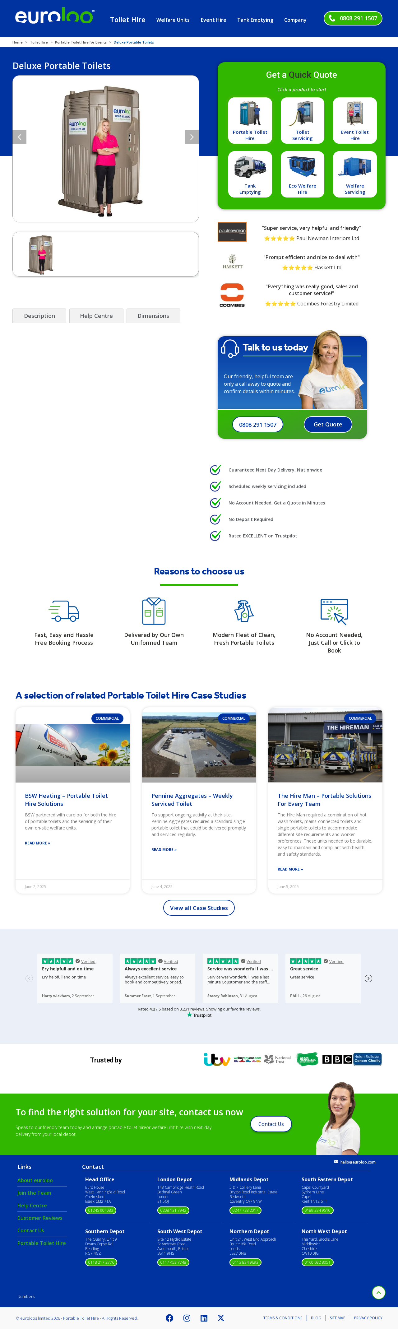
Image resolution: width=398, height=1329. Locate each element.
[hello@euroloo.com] (336, 1161)
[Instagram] (187, 1318)
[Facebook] (170, 1318)
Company (295, 19)
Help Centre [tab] (96, 315)
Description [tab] (39, 315)
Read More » (37, 843)
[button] (19, 137)
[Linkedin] (204, 1318)
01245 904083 (100, 1210)
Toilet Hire (128, 19)
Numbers (26, 1296)
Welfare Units (173, 19)
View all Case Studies (199, 908)
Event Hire (213, 19)
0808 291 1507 (358, 18)
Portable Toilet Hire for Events (81, 42)
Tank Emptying (255, 19)
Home (17, 42)
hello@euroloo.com (358, 1162)
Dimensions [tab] (153, 315)
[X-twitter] (221, 1318)
